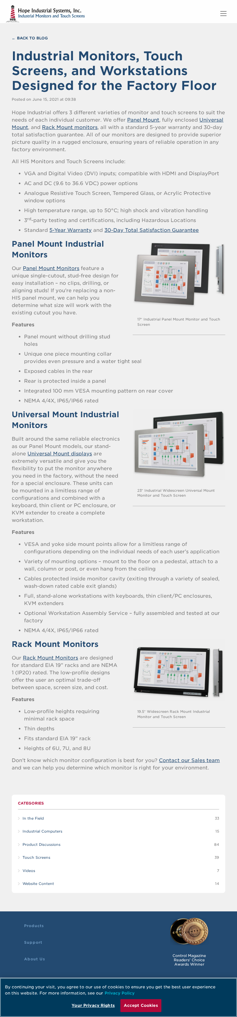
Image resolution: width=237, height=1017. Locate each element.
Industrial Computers (42, 831)
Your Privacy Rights (93, 1005)
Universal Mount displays (59, 454)
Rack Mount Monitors (50, 658)
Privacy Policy (120, 993)
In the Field (33, 818)
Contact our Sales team (189, 760)
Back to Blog (32, 38)
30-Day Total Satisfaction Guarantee (151, 230)
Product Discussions (41, 844)
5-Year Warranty (70, 230)
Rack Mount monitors (70, 127)
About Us (34, 959)
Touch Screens (36, 857)
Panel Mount (143, 120)
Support (33, 942)
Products (34, 925)
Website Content (38, 884)
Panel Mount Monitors (51, 268)
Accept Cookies (141, 1005)
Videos (29, 871)
